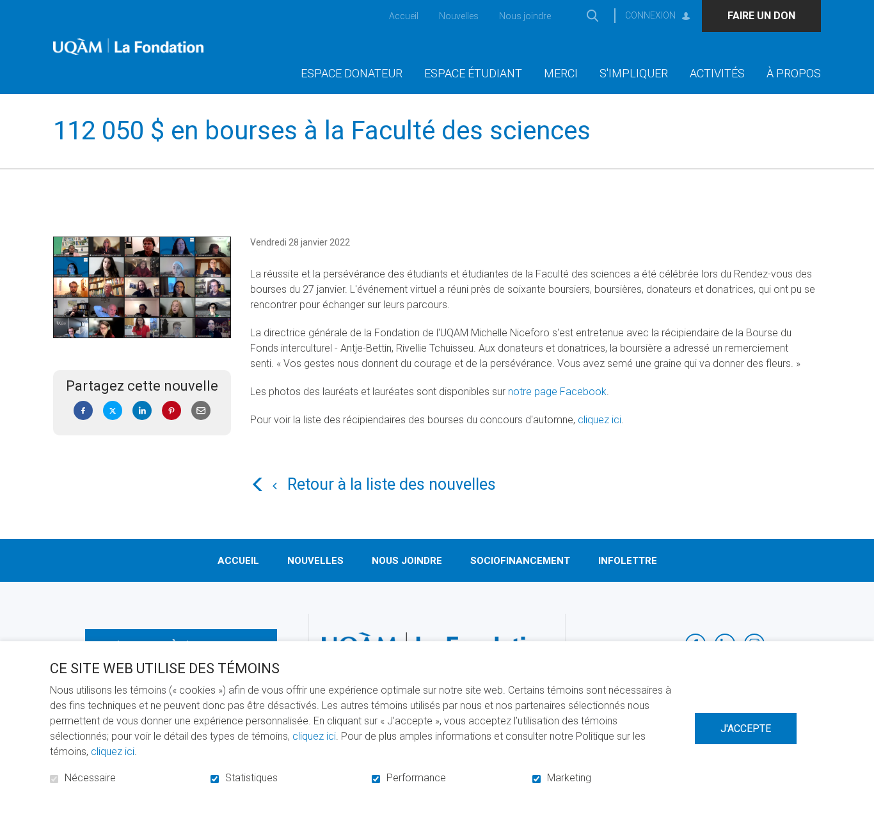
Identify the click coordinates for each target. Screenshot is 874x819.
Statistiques (251, 778)
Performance (416, 778)
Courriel (201, 411)
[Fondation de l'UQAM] (128, 46)
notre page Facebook (557, 392)
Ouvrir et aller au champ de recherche (592, 15)
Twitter (112, 411)
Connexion (650, 15)
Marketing (569, 778)
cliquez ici (599, 420)
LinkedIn (142, 411)
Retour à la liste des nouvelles (391, 485)
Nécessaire (90, 778)
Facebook (83, 411)
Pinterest (171, 411)
